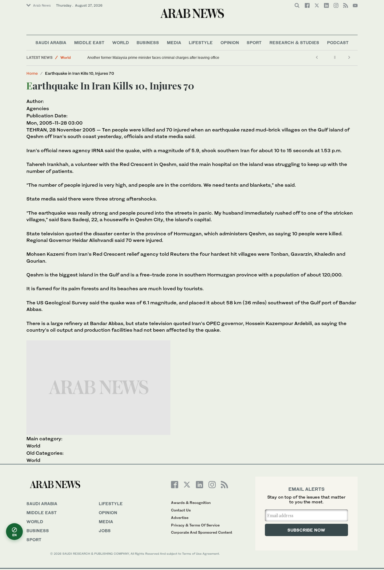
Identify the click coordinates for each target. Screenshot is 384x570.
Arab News (42, 5)
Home (32, 73)
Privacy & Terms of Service (195, 525)
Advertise (179, 517)
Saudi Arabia (50, 42)
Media (174, 42)
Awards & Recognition (191, 502)
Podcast (338, 42)
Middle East (89, 42)
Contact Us (181, 510)
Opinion (229, 42)
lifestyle (111, 503)
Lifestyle (201, 42)
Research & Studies (294, 42)
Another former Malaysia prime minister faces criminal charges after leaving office (153, 58)
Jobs (105, 530)
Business (147, 42)
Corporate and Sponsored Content (201, 532)
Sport (254, 42)
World (120, 42)
